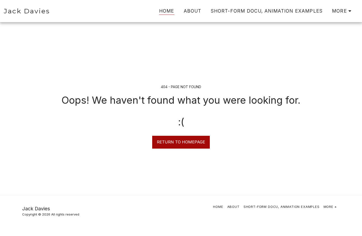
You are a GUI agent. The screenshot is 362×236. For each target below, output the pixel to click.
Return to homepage (181, 141)
